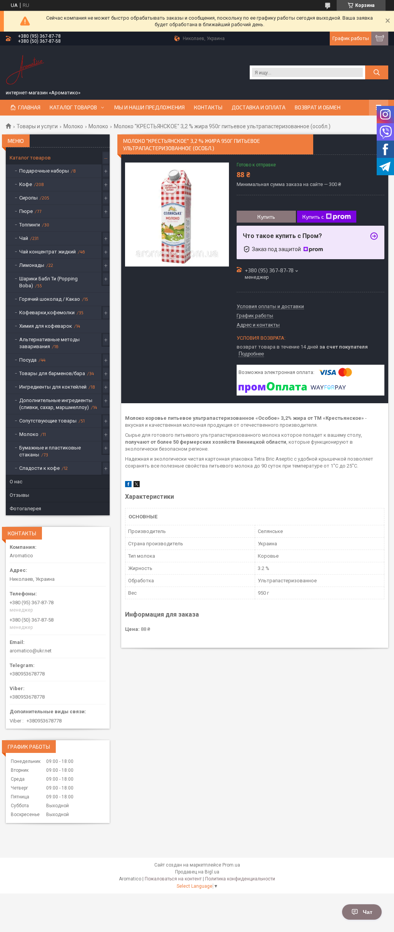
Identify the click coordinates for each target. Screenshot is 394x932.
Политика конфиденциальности (240, 879)
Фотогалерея (25, 508)
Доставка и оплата (258, 107)
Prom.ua (231, 865)
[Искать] (376, 72)
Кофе (25, 184)
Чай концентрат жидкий (47, 252)
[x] (137, 485)
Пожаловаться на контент (173, 879)
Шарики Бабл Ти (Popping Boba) (48, 282)
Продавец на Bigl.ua (197, 872)
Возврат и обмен (318, 107)
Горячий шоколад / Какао (49, 299)
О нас (16, 481)
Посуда (28, 360)
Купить (266, 216)
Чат (367, 912)
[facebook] (128, 485)
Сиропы (28, 198)
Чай (23, 238)
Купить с (313, 216)
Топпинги (29, 225)
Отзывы (19, 495)
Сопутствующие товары (48, 421)
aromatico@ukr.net (31, 651)
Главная (29, 107)
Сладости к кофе (39, 468)
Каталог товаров (73, 107)
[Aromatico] (25, 68)
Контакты (208, 107)
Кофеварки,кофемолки (47, 312)
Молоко (73, 126)
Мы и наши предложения (149, 107)
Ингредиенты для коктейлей (53, 387)
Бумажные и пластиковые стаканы (50, 451)
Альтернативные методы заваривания (49, 343)
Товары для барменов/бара (52, 373)
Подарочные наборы (44, 171)
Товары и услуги (37, 126)
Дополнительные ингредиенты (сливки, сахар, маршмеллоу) (55, 403)
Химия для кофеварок (45, 326)
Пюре (26, 211)
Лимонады (31, 265)
